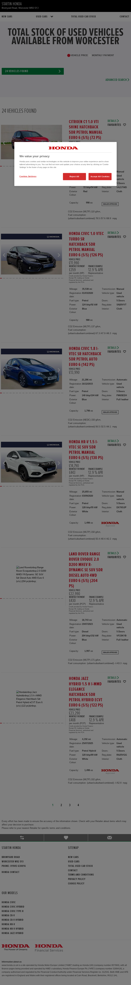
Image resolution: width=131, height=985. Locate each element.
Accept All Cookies (100, 176)
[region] (65, 164)
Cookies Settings (27, 176)
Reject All (74, 176)
